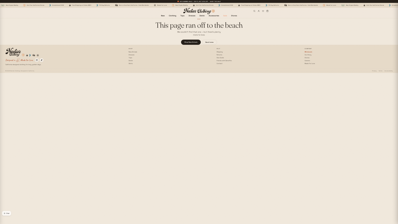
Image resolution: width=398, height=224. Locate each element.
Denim (202, 16)
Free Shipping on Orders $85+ (62, 5)
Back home (209, 42)
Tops (182, 16)
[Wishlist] (263, 11)
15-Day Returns (84, 5)
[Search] (254, 11)
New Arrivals (133, 52)
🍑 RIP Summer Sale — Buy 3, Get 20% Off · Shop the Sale (199, 1)
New (163, 16)
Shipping (220, 52)
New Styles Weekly (161, 5)
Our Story (308, 55)
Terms (380, 71)
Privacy (374, 71)
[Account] (259, 11)
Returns (219, 55)
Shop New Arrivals (190, 42)
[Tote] (267, 11)
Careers (307, 60)
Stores (234, 16)
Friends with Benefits (224, 60)
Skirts (131, 63)
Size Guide (220, 58)
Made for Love (142, 5)
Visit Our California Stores (15, 5)
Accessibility (389, 71)
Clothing (172, 16)
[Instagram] (37, 60)
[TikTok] (41, 60)
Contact (219, 63)
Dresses (192, 16)
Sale (225, 16)
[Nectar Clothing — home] (199, 11)
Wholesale (308, 52)
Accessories (214, 16)
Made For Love (310, 63)
